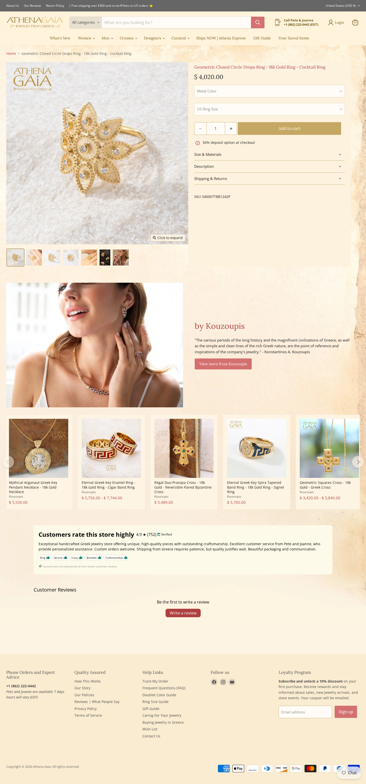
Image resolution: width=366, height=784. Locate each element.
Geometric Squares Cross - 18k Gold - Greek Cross (325, 484)
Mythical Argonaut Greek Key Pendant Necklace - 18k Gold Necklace (33, 487)
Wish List (149, 729)
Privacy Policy (85, 708)
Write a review (183, 613)
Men (106, 38)
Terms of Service (88, 715)
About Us (12, 5)
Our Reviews (32, 5)
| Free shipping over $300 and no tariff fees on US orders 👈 (111, 5)
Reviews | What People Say (97, 701)
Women (85, 38)
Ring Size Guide (155, 701)
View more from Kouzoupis (223, 363)
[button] (15, 257)
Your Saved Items (293, 38)
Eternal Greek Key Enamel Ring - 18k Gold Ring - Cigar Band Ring (108, 484)
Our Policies (84, 695)
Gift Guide (262, 38)
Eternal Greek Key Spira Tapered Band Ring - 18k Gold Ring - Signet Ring (255, 487)
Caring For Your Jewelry (161, 715)
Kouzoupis (16, 496)
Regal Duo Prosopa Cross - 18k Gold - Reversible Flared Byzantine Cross (183, 487)
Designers (153, 38)
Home (11, 54)
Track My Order (155, 681)
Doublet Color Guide (159, 695)
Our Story (82, 688)
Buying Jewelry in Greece (163, 722)
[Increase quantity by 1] (231, 128)
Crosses (127, 38)
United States (341, 5)
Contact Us (151, 736)
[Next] (358, 462)
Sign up (346, 711)
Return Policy (55, 5)
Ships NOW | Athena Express (221, 38)
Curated (179, 38)
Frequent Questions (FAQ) (163, 688)
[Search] (257, 22)
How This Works (87, 681)
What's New (60, 38)
